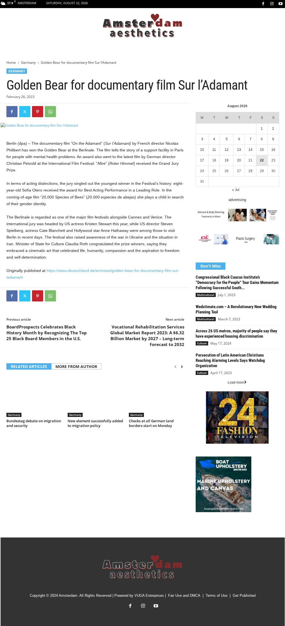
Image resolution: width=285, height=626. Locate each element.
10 (202, 150)
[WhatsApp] (50, 111)
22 (262, 160)
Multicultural (205, 295)
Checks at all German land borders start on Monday (151, 423)
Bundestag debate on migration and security (33, 423)
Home (11, 62)
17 (202, 160)
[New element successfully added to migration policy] (95, 396)
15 (262, 150)
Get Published (244, 595)
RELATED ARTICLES (29, 366)
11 (214, 150)
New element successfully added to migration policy (95, 423)
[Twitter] (24, 111)
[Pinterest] (37, 111)
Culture (202, 343)
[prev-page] (175, 367)
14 (250, 150)
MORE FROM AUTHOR (76, 366)
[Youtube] (280, 4)
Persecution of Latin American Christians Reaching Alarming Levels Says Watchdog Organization (230, 360)
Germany (28, 62)
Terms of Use (216, 595)
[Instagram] (272, 4)
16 (273, 150)
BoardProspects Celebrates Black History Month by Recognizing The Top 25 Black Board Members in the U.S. (46, 332)
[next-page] (182, 367)
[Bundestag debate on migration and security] (34, 396)
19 (227, 160)
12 (227, 150)
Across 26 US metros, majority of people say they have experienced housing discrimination (236, 333)
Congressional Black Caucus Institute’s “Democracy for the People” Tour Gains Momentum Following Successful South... (237, 282)
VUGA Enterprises (149, 595)
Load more (236, 382)
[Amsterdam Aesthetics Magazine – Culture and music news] (142, 26)
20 (239, 160)
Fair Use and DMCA (184, 595)
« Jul (235, 190)
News (200, 528)
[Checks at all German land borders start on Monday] (157, 396)
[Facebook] (263, 4)
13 (239, 150)
